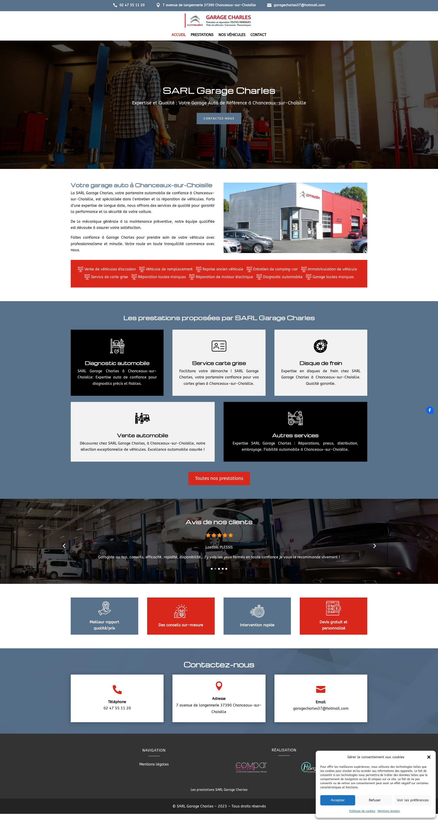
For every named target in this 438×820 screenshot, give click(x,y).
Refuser (375, 800)
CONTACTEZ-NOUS (219, 118)
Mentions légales (389, 811)
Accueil (179, 35)
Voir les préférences (413, 800)
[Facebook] (429, 410)
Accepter (338, 800)
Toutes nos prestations (219, 478)
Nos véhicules (232, 35)
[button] (429, 757)
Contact (258, 35)
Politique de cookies (362, 811)
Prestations (202, 35)
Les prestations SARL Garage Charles (219, 790)
